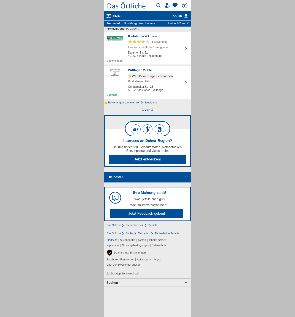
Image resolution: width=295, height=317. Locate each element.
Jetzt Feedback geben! (146, 213)
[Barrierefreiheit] (185, 5)
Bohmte (152, 225)
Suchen (112, 282)
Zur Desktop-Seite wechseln (123, 273)
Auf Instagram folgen (149, 259)
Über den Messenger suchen (123, 264)
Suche (129, 233)
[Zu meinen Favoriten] (175, 5)
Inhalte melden (158, 240)
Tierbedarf (144, 233)
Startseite (111, 240)
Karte (177, 15)
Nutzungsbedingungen (135, 245)
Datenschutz (159, 245)
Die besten (116, 177)
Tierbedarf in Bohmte (167, 233)
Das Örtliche (113, 225)
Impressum (112, 245)
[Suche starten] (158, 5)
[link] (186, 16)
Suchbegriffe (127, 240)
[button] (126, 252)
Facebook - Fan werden (120, 259)
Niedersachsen (135, 225)
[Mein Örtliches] (168, 5)
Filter (117, 15)
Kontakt (142, 240)
